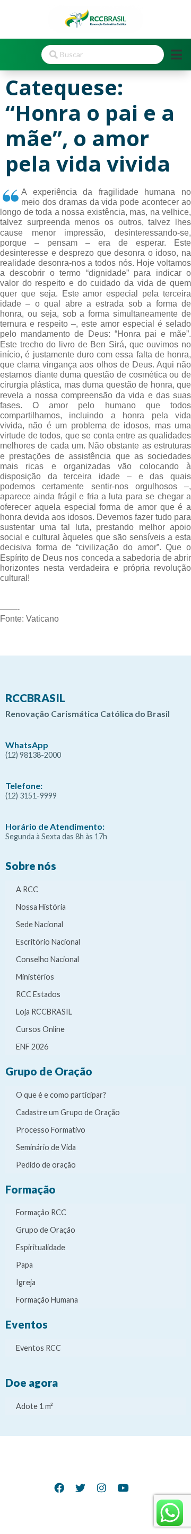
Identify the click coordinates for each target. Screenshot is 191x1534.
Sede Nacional (39, 924)
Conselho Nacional (47, 959)
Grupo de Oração (45, 1229)
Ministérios (35, 976)
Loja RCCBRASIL (44, 1011)
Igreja (26, 1282)
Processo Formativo (50, 1129)
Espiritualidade (40, 1247)
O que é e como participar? (61, 1094)
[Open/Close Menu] (176, 54)
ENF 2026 (32, 1046)
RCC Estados (38, 994)
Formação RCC (41, 1212)
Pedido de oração (46, 1164)
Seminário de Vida (46, 1147)
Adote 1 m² (34, 1406)
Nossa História (41, 906)
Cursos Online (40, 1029)
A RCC (27, 889)
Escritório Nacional (48, 941)
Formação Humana (47, 1299)
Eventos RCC (38, 1347)
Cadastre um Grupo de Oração (68, 1112)
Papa (24, 1264)
